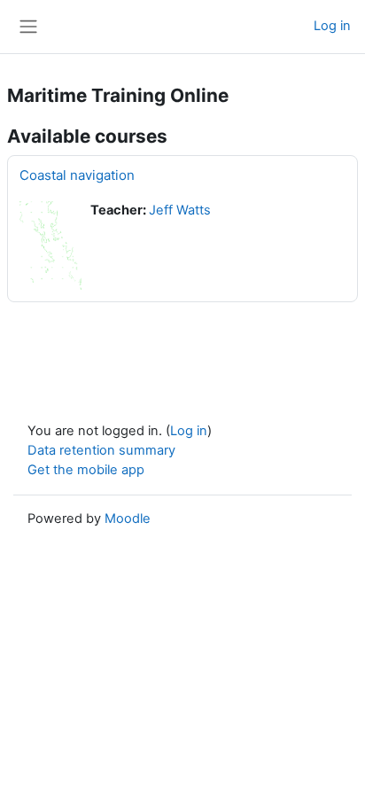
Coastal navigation (77, 175)
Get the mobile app (85, 470)
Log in (332, 26)
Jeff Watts (180, 210)
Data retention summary (101, 450)
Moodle (128, 518)
